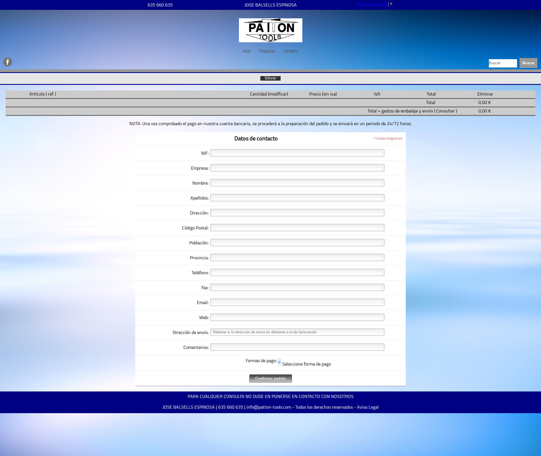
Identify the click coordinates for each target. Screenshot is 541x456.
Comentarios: (196, 348)
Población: (199, 243)
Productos (267, 51)
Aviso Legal (368, 407)
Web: (204, 318)
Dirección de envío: (191, 333)
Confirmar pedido (270, 378)
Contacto (291, 51)
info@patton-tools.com (269, 407)
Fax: (205, 288)
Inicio (246, 51)
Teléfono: (200, 273)
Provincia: (199, 258)
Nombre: (200, 183)
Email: (203, 303)
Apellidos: (199, 198)
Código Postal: (195, 228)
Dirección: (199, 213)
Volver (270, 78)
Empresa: (200, 168)
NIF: (205, 153)
